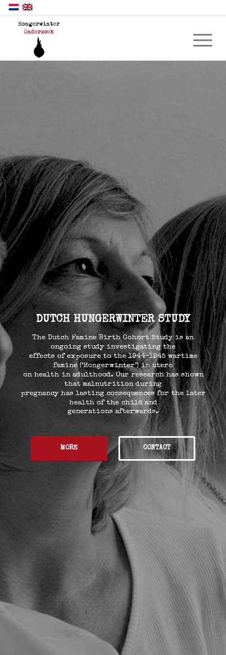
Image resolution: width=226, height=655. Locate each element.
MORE (69, 448)
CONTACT (157, 448)
